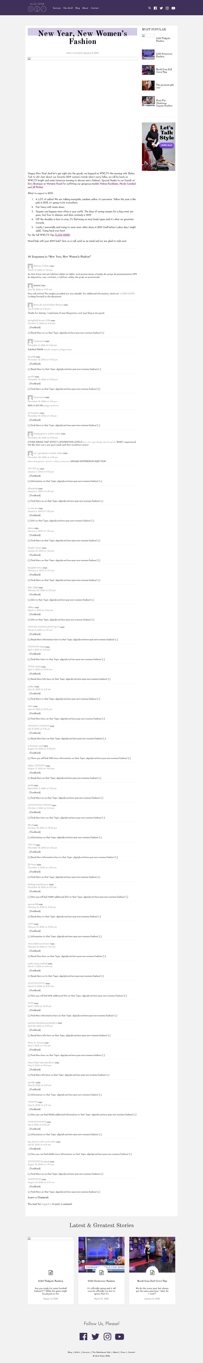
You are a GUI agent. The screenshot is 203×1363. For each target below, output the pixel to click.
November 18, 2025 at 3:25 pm (42, 848)
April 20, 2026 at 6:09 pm (40, 1026)
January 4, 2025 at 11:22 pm (41, 511)
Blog (70, 1352)
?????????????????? (36, 984)
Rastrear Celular (41, 266)
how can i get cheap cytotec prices (99, 442)
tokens (31, 528)
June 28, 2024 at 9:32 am (40, 290)
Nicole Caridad (128, 184)
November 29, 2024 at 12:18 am (43, 438)
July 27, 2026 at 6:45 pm (39, 1145)
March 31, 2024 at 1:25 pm (40, 270)
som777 (31, 377)
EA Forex (32, 865)
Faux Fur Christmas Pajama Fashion (164, 103)
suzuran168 (33, 904)
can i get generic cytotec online (47, 453)
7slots (30, 706)
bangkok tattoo (35, 568)
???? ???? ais (33, 469)
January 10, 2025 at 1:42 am (41, 551)
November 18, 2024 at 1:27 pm (42, 416)
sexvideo (32, 1083)
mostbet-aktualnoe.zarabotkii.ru (42, 1023)
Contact (131, 1352)
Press (123, 1352)
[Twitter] (161, 8)
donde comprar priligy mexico (58, 350)
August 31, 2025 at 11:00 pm (41, 769)
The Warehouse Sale (101, 1352)
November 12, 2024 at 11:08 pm (43, 380)
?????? (30, 924)
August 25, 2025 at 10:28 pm (41, 749)
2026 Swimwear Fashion (101, 1281)
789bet (31, 607)
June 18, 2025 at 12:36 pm (40, 709)
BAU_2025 (33, 588)
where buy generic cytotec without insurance (49, 461)
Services (86, 1352)
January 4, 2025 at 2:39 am (41, 491)
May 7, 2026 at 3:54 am (39, 1046)
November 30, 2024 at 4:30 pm (43, 457)
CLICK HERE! (62, 235)
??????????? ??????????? (38, 726)
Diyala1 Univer (34, 548)
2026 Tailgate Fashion (50, 1281)
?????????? (32, 1102)
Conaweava (38, 341)
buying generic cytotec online (46, 434)
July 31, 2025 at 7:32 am (39, 729)
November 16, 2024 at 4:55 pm (42, 401)
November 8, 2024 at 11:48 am (42, 345)
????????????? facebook (38, 1162)
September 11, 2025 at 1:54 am (42, 788)
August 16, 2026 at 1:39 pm (41, 1165)
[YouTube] (173, 8)
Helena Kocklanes (109, 184)
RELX (30, 825)
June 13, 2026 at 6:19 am (39, 1105)
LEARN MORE (127, 294)
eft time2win (33, 413)
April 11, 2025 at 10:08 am (40, 670)
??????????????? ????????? (39, 805)
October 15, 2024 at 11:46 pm (41, 323)
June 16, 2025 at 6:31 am (39, 689)
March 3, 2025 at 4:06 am (40, 610)
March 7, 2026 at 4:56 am (40, 967)
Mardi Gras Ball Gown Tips (152, 1281)
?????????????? (34, 1179)
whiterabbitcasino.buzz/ (39, 944)
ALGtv (77, 1352)
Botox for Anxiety (36, 1043)
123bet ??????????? (36, 766)
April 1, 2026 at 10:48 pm (40, 1006)
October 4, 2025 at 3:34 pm (41, 808)
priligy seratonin (51, 406)
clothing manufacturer (38, 884)
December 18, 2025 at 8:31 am (42, 887)
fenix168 (31, 357)
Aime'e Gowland (74, 53)
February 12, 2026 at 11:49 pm (42, 907)
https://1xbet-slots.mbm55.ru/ (41, 1063)
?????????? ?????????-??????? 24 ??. (43, 627)
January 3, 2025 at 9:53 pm (41, 472)
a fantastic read (35, 746)
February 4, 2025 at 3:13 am (41, 571)
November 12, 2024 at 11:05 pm (42, 360)
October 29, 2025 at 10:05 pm (42, 828)
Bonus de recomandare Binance (48, 305)
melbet (31, 687)
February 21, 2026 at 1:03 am (41, 947)
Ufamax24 (33, 489)
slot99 (30, 785)
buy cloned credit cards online (42, 1142)
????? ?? (31, 845)
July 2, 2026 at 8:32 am (39, 1125)
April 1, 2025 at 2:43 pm (39, 650)
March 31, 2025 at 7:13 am (40, 630)
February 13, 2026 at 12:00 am (42, 927)
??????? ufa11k (34, 667)
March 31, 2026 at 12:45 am (41, 986)
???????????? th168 (36, 647)
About (115, 1352)
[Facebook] (155, 8)
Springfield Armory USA (39, 321)
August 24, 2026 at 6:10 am (41, 1182)
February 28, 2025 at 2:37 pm (42, 590)
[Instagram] (167, 8)
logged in (46, 1204)
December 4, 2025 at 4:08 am (42, 868)
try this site (33, 508)
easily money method (37, 964)
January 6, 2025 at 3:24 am (41, 531)
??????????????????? (37, 1122)
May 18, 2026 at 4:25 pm (39, 1085)
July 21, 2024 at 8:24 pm (39, 309)
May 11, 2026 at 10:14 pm (39, 1066)
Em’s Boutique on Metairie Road (45, 184)
